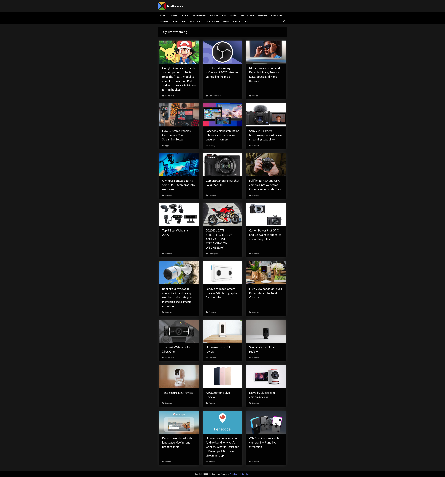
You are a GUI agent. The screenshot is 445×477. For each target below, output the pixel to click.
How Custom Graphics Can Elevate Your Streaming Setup (176, 135)
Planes (226, 21)
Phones (163, 15)
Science (236, 21)
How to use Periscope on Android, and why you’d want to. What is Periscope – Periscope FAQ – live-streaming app (222, 446)
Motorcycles (196, 21)
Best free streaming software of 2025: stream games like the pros (222, 72)
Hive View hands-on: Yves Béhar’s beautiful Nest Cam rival (265, 293)
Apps (224, 15)
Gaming (233, 15)
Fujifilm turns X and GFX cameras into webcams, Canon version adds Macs (265, 185)
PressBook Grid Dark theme (240, 474)
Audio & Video (247, 15)
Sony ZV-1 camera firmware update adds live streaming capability (265, 135)
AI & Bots (214, 15)
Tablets (173, 15)
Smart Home (276, 15)
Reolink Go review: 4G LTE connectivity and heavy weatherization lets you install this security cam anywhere (178, 297)
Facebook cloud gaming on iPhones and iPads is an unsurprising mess (222, 135)
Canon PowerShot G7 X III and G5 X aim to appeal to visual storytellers (265, 235)
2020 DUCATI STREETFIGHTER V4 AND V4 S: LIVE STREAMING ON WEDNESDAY (219, 239)
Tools (245, 21)
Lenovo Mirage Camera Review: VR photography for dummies (221, 293)
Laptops (184, 15)
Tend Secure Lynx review (177, 392)
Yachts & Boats (212, 21)
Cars (184, 21)
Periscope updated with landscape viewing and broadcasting (177, 442)
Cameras (164, 21)
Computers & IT (199, 15)
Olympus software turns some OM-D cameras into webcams (178, 185)
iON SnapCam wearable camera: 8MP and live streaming (264, 442)
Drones (175, 21)
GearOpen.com (175, 6)
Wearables (262, 15)
